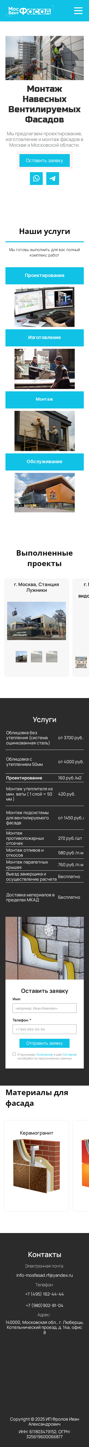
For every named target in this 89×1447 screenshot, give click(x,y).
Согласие (70, 1054)
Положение (44, 1054)
